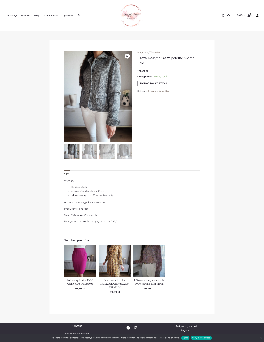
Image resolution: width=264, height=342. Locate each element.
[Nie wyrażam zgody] (260, 338)
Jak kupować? (50, 15)
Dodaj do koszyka (153, 83)
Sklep (36, 15)
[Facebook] (228, 15)
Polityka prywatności (201, 338)
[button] (127, 56)
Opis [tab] (67, 173)
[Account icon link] (257, 15)
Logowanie (67, 15)
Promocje (12, 15)
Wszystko (154, 52)
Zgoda (185, 338)
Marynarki (142, 52)
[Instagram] (223, 15)
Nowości (25, 15)
